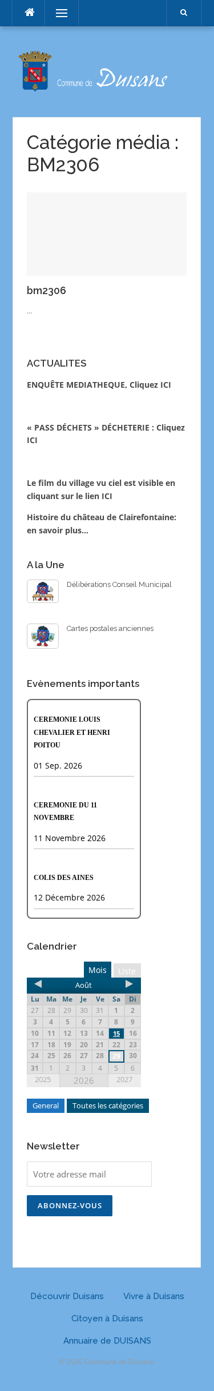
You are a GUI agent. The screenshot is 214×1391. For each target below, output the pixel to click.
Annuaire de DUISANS (107, 1341)
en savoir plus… (57, 530)
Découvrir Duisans (67, 1296)
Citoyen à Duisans (107, 1318)
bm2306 (46, 290)
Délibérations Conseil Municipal (119, 584)
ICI (107, 496)
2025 (43, 1079)
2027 (124, 1079)
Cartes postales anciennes (110, 628)
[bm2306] (107, 233)
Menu (57, 12)
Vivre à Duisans (153, 1296)
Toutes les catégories (107, 1105)
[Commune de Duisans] (106, 70)
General (46, 1105)
